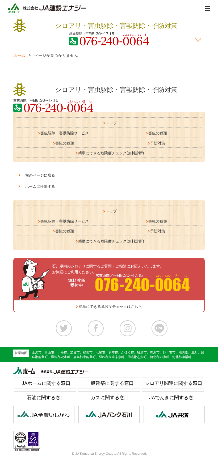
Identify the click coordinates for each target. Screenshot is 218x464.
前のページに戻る (40, 175)
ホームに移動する (40, 186)
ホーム (19, 55)
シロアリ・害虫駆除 (116, 89)
